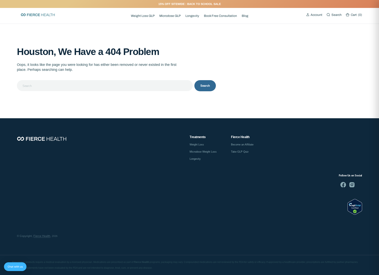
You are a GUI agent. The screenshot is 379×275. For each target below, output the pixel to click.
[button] (314, 15)
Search (205, 85)
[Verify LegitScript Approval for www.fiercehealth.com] (355, 213)
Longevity (192, 15)
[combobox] (105, 85)
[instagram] (352, 184)
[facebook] (343, 184)
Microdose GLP (170, 15)
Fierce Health (41, 236)
